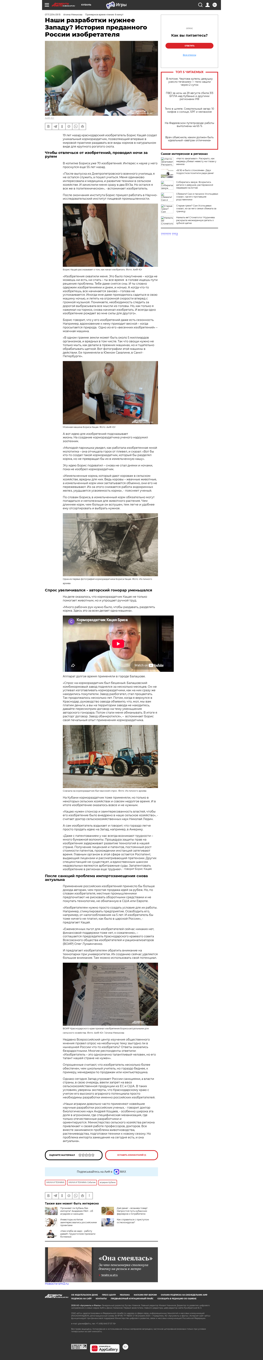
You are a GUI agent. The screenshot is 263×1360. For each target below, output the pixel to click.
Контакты (101, 1299)
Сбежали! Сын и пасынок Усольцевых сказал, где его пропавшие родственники (197, 196)
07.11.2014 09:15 (52, 14)
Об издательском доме (84, 1295)
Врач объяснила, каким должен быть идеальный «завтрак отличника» (189, 139)
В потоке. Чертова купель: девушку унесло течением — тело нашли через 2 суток (189, 81)
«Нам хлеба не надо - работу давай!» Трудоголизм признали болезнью (77, 1234)
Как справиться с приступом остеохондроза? (133, 1221)
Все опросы (189, 55)
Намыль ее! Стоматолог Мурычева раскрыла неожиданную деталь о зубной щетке (195, 220)
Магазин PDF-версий (145, 1295)
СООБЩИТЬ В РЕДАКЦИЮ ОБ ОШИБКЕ (176, 1299)
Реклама (125, 1295)
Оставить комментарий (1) (131, 1155)
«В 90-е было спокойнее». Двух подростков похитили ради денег (195, 171)
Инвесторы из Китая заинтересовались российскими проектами (78, 1222)
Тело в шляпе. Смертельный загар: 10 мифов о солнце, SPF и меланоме (189, 110)
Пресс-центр (109, 1295)
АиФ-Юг (49, 118)
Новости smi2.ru (57, 1283)
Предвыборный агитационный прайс (132, 1299)
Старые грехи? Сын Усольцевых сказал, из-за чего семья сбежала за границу (196, 208)
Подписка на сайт (81, 1299)
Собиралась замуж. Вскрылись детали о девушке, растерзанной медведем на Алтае (194, 185)
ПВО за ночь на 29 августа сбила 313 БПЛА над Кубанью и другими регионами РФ (189, 96)
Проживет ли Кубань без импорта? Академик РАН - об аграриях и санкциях (76, 1211)
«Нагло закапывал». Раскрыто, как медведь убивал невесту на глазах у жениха (196, 161)
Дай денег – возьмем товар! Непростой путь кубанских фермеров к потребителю (132, 1211)
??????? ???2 (169, 234)
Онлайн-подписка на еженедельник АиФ (184, 1295)
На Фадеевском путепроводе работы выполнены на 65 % (189, 125)
